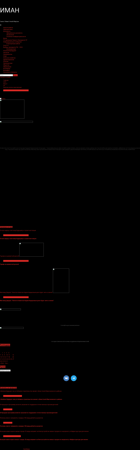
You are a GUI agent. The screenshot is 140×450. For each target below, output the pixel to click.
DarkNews (26, 449)
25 (9, 359)
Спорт (5, 56)
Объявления (10, 35)
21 (1, 359)
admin (3, 99)
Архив (5, 38)
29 (3, 361)
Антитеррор (6, 68)
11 (9, 355)
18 (9, 357)
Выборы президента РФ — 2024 (13, 47)
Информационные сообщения (12, 42)
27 (13, 359)
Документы (6, 31)
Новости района (8, 27)
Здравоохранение (8, 59)
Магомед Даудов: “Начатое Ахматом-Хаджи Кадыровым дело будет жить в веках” (26, 292)
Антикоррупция (11, 49)
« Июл (2, 363)
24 (7, 359)
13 (13, 355)
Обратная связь (8, 29)
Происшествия (7, 63)
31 (7, 361)
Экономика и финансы (10, 72)
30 (5, 361)
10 (7, 355)
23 (5, 359)
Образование (7, 67)
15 (3, 357)
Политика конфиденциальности (16, 36)
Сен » (6, 363)
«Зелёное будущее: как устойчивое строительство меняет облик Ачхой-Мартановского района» (31, 391)
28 (1, 361)
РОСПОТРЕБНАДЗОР (9, 51)
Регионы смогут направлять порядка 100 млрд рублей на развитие (21, 418)
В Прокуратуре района (13, 43)
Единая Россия (7, 409)
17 (7, 357)
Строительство (7, 54)
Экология (6, 52)
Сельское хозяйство (9, 58)
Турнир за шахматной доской (9, 256)
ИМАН (9, 10)
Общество (6, 65)
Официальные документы (14, 33)
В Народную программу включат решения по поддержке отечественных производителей (29, 404)
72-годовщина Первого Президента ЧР (15, 40)
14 (1, 357)
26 (11, 359)
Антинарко (6, 70)
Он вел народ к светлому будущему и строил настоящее (18, 230)
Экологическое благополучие (12, 396)
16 (5, 357)
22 (3, 359)
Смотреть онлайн (5, 77)
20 (13, 357)
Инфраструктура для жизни (12, 436)
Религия (5, 61)
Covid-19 (5, 45)
